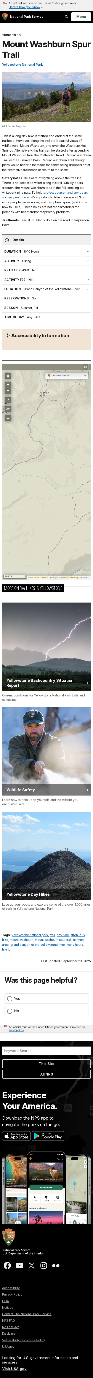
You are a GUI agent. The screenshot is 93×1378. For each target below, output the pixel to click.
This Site (46, 1064)
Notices (7, 1307)
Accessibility (11, 1288)
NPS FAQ (8, 1320)
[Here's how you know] (46, 5)
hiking (6, 949)
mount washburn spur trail (53, 939)
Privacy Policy (12, 1294)
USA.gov (8, 1346)
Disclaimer (9, 1333)
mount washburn (21, 939)
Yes (17, 998)
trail (52, 935)
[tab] (47, 279)
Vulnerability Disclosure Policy (23, 1340)
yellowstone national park (30, 935)
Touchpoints (16, 1030)
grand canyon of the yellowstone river (37, 944)
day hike (63, 935)
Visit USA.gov (14, 1369)
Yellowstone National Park (22, 64)
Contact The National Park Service (26, 1314)
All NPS (46, 1074)
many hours (75, 944)
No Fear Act (10, 1327)
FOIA (5, 1301)
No (16, 1011)
